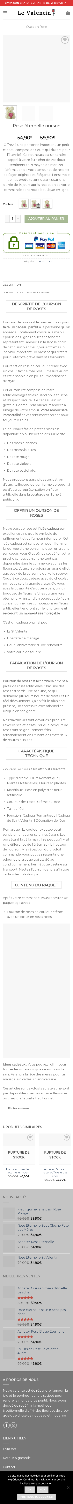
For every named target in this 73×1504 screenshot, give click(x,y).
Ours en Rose (36, 27)
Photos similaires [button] (18, 1108)
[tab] (36, 285)
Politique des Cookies (36, 1496)
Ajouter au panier (46, 219)
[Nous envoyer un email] (13, 1425)
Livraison (9, 1449)
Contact (9, 1467)
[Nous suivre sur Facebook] (6, 1425)
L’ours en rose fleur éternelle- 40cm (19, 1171)
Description (12, 284)
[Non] (68, 1488)
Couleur (8, 204)
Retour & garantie (17, 1458)
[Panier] (68, 12)
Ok (30, 1489)
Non (42, 1489)
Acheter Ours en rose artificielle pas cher (55, 1173)
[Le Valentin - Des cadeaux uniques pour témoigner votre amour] (36, 13)
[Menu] (5, 12)
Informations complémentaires (26, 292)
